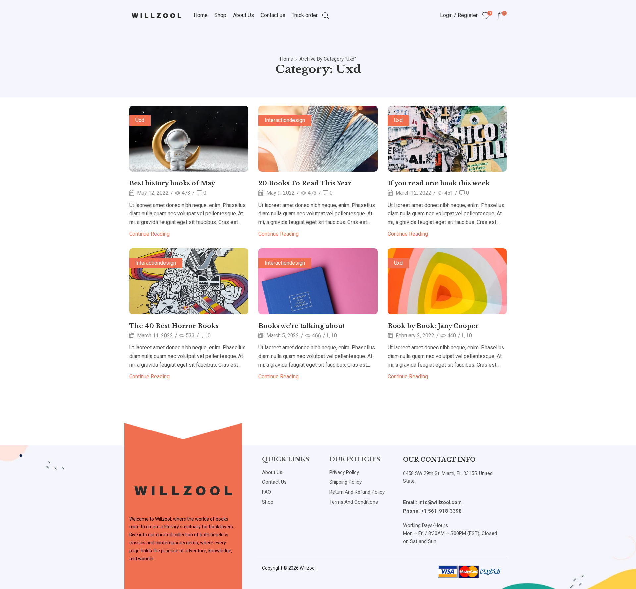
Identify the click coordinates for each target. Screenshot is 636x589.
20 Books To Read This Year (304, 183)
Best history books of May (172, 183)
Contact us (273, 15)
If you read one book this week (439, 183)
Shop (220, 15)
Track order (305, 15)
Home (201, 15)
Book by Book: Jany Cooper (433, 326)
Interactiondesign (285, 120)
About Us (243, 15)
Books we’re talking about (301, 326)
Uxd (139, 120)
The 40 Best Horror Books (174, 326)
